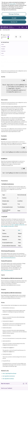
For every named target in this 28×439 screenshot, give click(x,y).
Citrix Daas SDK (6, 29)
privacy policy (12, 3)
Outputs (2, 55)
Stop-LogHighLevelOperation (7, 226)
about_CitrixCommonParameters (8, 257)
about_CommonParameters (7, 270)
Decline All (14, 22)
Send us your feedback (6, 388)
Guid (19, 230)
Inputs (2, 53)
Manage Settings (14, 14)
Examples (3, 48)
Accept (14, 18)
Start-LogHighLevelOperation (18, 224)
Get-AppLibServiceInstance (9, 376)
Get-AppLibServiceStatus (8, 378)
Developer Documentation (11, 27)
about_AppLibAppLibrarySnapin (9, 373)
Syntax (2, 44)
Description (3, 46)
